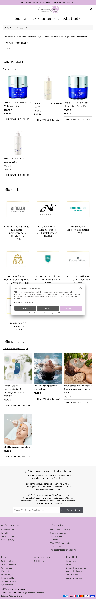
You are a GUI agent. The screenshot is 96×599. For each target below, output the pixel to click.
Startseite (8, 27)
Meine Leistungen (9, 539)
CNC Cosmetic (56, 536)
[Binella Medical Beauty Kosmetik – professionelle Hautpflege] (18, 209)
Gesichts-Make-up (9, 564)
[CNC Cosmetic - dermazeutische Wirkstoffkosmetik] (48, 209)
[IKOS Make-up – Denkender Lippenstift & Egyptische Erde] (18, 259)
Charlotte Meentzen (58, 533)
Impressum (71, 561)
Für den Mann (7, 584)
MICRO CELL (55, 539)
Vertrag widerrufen (74, 578)
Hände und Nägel (9, 578)
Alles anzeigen (9, 69)
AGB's (68, 564)
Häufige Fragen (7, 529)
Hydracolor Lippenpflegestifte (63, 549)
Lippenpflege (7, 571)
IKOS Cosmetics (57, 546)
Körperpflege (7, 574)
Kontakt (4, 533)
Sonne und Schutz (9, 581)
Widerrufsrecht (72, 574)
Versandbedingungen (75, 571)
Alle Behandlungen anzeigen (15, 348)
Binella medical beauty (60, 529)
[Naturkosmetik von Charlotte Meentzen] (78, 259)
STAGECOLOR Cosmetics (60, 543)
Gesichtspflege (7, 561)
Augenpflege (6, 567)
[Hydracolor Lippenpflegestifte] (78, 209)
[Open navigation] (4, 9)
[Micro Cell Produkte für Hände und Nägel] (48, 259)
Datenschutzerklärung (76, 567)
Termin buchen (7, 536)
